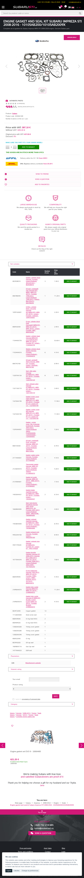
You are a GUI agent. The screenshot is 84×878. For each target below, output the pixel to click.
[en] (73, 7)
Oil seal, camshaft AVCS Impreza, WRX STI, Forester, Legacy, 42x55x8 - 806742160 (32, 363)
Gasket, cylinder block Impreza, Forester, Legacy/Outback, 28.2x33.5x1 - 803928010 (33, 281)
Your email (16, 679)
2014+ (25, 715)
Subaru (14, 113)
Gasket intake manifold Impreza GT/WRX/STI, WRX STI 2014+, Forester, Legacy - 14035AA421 (33, 494)
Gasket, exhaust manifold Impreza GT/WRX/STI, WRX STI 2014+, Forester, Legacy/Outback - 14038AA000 (33, 524)
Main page (18, 803)
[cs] (69, 7)
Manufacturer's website (33, 663)
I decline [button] (16, 870)
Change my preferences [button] (30, 870)
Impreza (18, 713)
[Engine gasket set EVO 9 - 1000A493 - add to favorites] (12, 726)
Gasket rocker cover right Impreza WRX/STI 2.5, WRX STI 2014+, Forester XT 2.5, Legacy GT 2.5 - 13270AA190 (32, 401)
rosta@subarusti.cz (75, 2)
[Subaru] (42, 43)
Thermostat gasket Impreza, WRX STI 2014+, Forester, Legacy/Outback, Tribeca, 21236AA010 (32, 469)
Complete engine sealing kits (25, 717)
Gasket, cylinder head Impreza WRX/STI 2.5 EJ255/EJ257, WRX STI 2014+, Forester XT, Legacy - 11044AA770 (33, 340)
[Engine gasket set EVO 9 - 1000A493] (42, 737)
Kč (78, 8)
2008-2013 (26, 713)
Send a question (42, 179)
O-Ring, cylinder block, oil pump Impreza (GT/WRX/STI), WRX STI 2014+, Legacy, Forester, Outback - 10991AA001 (33, 312)
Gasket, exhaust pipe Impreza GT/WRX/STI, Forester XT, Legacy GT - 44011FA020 (33, 545)
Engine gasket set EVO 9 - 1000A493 (25, 751)
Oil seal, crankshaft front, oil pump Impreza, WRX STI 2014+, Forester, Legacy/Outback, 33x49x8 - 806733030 (32, 446)
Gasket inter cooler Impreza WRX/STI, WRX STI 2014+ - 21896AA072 (32, 589)
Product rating (18, 685)
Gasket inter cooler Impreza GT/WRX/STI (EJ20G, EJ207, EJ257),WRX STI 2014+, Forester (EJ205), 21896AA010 (33, 601)
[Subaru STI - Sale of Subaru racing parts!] (22, 7)
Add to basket (28, 147)
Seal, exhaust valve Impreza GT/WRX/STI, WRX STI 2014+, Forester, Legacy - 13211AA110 (33, 388)
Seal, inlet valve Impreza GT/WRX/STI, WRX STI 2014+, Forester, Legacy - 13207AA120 (33, 375)
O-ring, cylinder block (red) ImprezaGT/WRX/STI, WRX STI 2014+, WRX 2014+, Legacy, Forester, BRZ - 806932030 (33, 327)
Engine (34, 713)
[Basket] (60, 8)
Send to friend (42, 174)
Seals (39, 713)
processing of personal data (31, 699)
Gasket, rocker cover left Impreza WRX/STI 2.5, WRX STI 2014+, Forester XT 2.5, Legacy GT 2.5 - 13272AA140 (32, 414)
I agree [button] (8, 870)
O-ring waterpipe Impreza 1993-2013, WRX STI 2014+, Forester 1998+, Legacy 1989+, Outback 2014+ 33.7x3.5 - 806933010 (32, 577)
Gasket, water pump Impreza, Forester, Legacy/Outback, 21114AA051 (32, 457)
